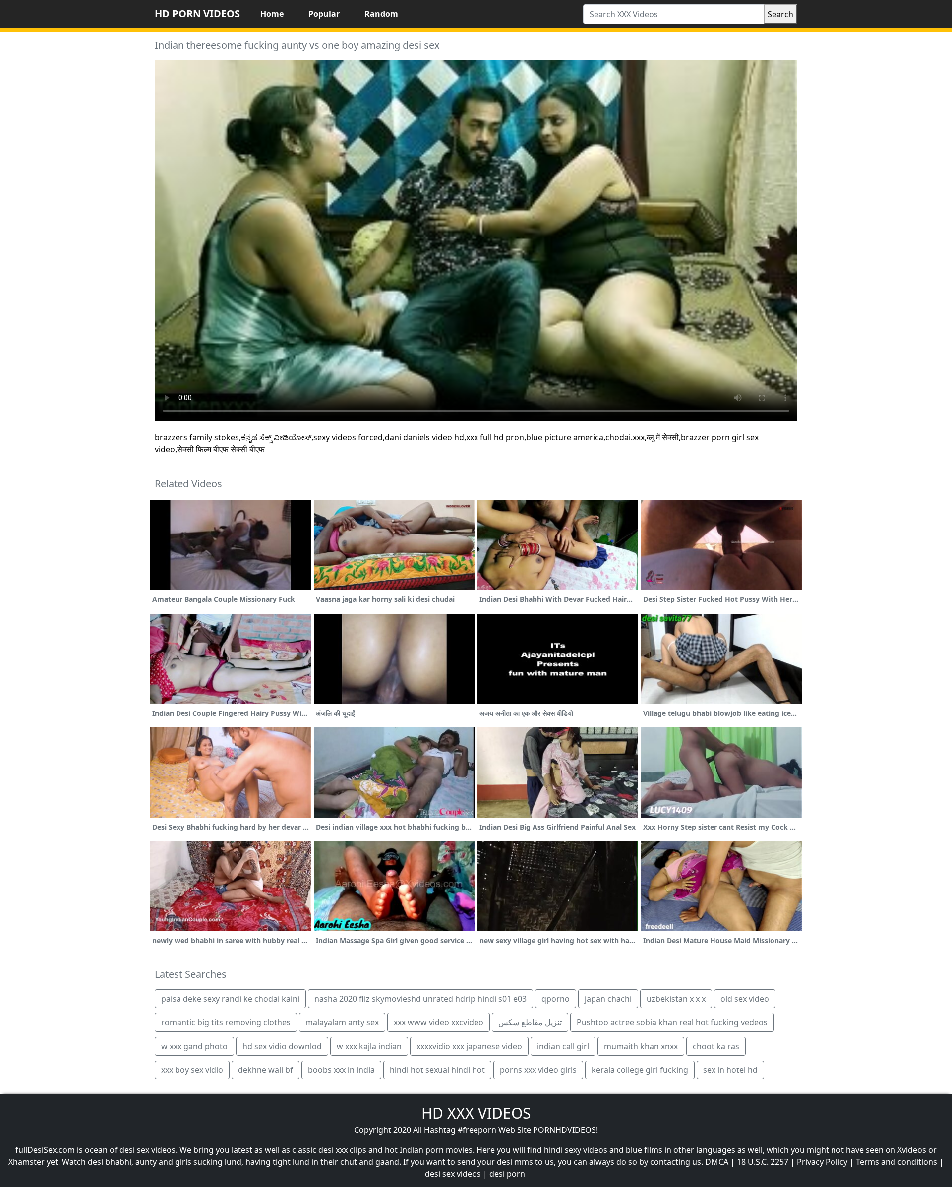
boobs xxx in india (341, 1070)
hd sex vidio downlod (282, 1046)
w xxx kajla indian (369, 1046)
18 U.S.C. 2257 (762, 1161)
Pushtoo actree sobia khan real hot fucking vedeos (672, 1022)
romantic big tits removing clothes (226, 1022)
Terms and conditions (896, 1161)
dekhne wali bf (265, 1070)
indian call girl (563, 1046)
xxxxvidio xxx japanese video (469, 1046)
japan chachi (608, 998)
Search (780, 14)
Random (381, 13)
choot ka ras (716, 1046)
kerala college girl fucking (640, 1070)
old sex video (744, 998)
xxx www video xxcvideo (438, 1022)
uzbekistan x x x (676, 998)
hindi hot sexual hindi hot (437, 1070)
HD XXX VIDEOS (476, 1113)
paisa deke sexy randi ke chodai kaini (230, 998)
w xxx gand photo (194, 1046)
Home (272, 13)
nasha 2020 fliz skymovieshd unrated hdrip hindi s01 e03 (420, 998)
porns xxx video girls (538, 1070)
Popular (324, 13)
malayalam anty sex (342, 1022)
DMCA (716, 1161)
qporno (555, 998)
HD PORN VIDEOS (197, 13)
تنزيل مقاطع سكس (530, 1022)
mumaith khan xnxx (641, 1046)
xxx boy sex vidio (192, 1070)
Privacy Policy (822, 1161)
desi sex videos (453, 1173)
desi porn (507, 1173)
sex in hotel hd (730, 1070)
